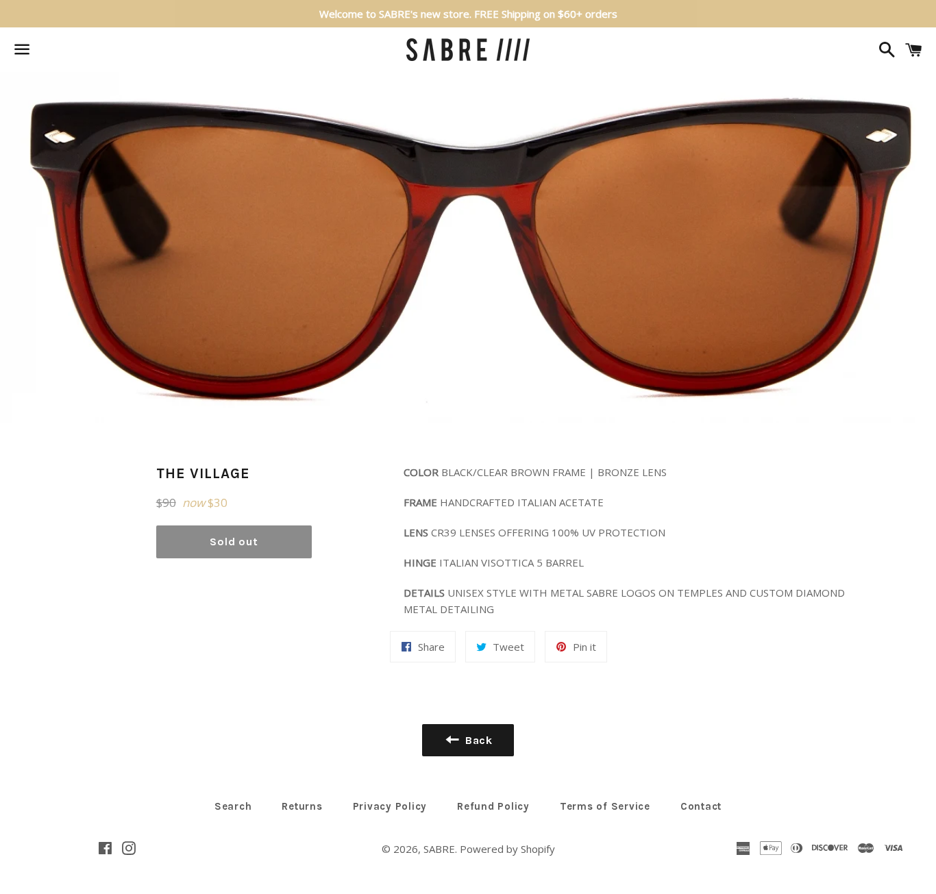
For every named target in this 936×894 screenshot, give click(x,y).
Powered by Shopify (507, 849)
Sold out (234, 541)
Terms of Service (605, 806)
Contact (701, 806)
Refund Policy (493, 806)
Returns (302, 806)
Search (233, 806)
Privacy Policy (390, 806)
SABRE (439, 849)
